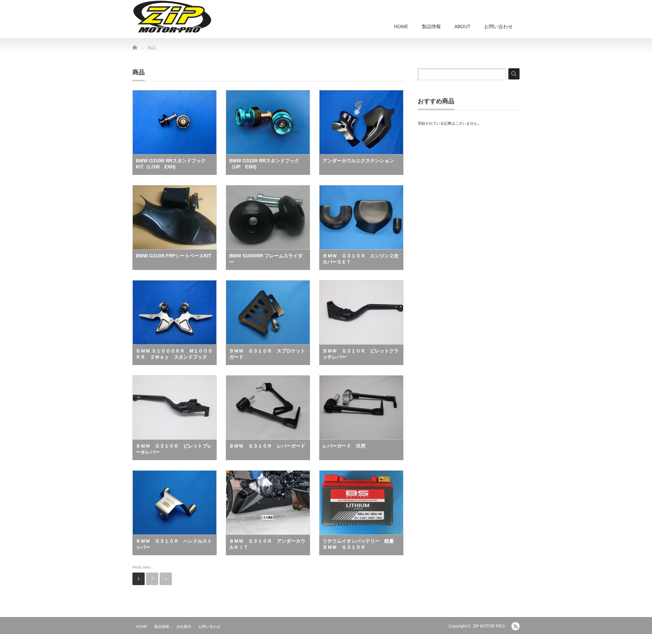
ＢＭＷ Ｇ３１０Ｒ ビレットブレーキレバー (174, 449)
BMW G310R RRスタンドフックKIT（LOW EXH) (171, 163)
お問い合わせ (498, 26)
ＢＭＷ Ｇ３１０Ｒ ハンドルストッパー (174, 544)
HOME (401, 26)
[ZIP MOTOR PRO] (172, 17)
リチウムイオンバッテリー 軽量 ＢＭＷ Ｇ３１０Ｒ (361, 544)
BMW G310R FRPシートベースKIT (174, 255)
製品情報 (431, 26)
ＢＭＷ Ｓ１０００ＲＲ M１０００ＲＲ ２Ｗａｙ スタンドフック (174, 354)
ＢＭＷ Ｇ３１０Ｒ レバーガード (267, 446)
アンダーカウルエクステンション (358, 160)
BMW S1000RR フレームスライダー (266, 259)
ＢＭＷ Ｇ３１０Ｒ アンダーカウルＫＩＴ (267, 544)
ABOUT (462, 26)
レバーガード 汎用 (344, 446)
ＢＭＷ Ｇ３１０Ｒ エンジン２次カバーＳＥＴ (361, 259)
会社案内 (183, 626)
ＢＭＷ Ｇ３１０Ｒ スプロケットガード (267, 354)
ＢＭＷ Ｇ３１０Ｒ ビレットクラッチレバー (361, 354)
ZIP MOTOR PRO (489, 626)
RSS (515, 626)
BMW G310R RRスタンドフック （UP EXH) (266, 163)
